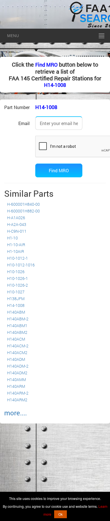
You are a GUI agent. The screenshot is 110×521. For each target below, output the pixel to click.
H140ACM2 (17, 352)
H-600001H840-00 (23, 204)
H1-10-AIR (16, 244)
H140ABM (16, 312)
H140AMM (16, 379)
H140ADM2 (17, 372)
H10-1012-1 (17, 258)
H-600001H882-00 (23, 211)
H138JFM (16, 298)
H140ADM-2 (17, 366)
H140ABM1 (17, 325)
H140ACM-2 (17, 345)
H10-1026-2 (17, 285)
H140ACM (16, 339)
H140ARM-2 (17, 393)
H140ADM (16, 359)
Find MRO (46, 64)
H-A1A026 (16, 217)
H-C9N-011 (17, 231)
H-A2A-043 (16, 224)
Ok (60, 514)
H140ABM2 (17, 332)
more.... (15, 412)
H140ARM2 (17, 399)
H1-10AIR (15, 251)
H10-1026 (16, 271)
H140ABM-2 (17, 318)
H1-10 (12, 238)
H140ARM (16, 386)
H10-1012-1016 (21, 265)
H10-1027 (16, 292)
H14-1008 (55, 84)
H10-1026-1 (17, 278)
